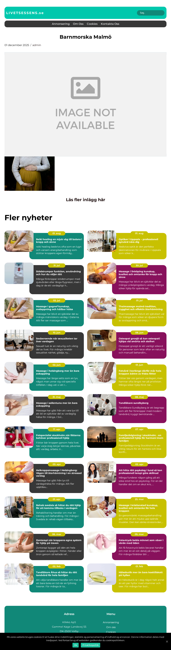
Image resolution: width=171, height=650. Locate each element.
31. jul (56, 265)
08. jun (139, 332)
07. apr (139, 429)
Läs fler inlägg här (85, 199)
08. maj (139, 396)
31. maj (57, 396)
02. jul (56, 300)
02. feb (57, 566)
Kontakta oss (110, 23)
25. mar (139, 499)
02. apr (139, 464)
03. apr (57, 464)
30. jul (139, 265)
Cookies (92, 23)
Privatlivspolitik (90, 645)
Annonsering (61, 23)
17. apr (56, 429)
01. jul (139, 300)
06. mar (56, 534)
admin (36, 45)
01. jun (139, 364)
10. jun (56, 332)
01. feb (139, 566)
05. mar (139, 534)
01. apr (56, 499)
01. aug (56, 233)
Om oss (78, 23)
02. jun (57, 364)
